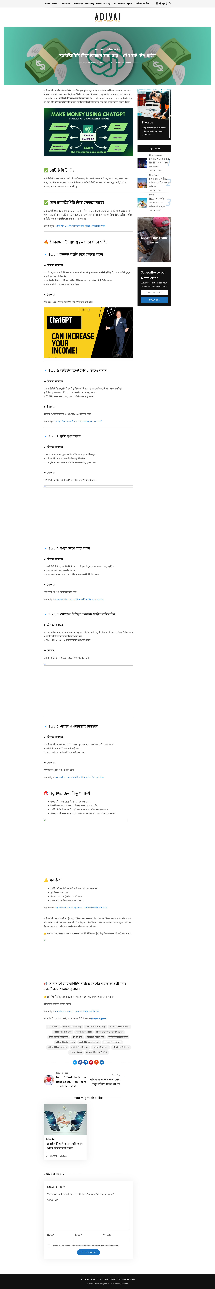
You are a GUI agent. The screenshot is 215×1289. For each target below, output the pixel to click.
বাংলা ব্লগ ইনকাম (76, 1052)
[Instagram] (157, 3)
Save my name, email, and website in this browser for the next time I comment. (85, 1245)
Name (50, 1235)
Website (107, 1235)
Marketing (89, 3)
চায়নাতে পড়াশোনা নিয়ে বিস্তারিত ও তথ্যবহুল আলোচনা (142, 163)
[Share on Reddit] (96, 1062)
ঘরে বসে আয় (77, 1037)
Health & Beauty (103, 3)
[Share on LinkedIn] (85, 1062)
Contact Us (96, 1279)
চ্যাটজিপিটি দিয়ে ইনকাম (112, 1042)
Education (66, 3)
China (151, 155)
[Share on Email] (102, 1062)
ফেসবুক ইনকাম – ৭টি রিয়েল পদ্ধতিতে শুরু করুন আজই (78, 421)
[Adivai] (107, 21)
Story (120, 3)
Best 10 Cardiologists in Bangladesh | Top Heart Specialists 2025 (71, 1082)
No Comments (115, 62)
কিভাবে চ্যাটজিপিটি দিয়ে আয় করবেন (109, 1032)
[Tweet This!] (75, 1062)
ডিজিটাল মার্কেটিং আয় (121, 1047)
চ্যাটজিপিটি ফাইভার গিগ (80, 1047)
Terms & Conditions (126, 1279)
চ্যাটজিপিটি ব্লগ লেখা (100, 1047)
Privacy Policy (109, 1279)
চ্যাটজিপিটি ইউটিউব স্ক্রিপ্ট (118, 1037)
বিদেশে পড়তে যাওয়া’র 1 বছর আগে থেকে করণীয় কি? (77, 1011)
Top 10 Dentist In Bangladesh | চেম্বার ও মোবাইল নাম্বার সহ (81, 907)
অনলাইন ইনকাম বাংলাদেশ (119, 1026)
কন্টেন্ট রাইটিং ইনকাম (84, 1032)
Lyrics (129, 3)
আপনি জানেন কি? (142, 3)
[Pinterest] (160, 3)
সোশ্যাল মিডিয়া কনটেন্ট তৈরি (96, 1052)
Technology (78, 3)
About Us (85, 1279)
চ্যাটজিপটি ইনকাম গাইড (95, 1037)
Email (78, 1235)
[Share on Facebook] (80, 1062)
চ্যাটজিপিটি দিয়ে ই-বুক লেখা (89, 1042)
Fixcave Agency (98, 1019)
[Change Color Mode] (166, 3)
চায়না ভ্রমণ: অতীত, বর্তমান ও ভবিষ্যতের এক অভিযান (142, 183)
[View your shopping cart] (163, 3)
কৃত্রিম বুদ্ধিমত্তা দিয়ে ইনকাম (58, 1037)
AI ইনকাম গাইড (53, 1026)
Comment (52, 1200)
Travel (54, 3)
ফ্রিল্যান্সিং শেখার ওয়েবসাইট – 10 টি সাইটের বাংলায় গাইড (79, 599)
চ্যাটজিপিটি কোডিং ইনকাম (65, 1042)
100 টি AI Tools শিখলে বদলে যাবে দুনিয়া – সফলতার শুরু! (80, 226)
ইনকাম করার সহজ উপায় (63, 1032)
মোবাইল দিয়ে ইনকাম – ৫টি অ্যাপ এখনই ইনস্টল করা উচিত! (65, 1119)
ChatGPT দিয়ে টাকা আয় (72, 1026)
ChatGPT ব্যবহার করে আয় (95, 1026)
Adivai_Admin (91, 62)
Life (114, 3)
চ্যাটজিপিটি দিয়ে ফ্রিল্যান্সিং (57, 1047)
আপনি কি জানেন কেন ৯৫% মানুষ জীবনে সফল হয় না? (105, 1081)
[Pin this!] (91, 1062)
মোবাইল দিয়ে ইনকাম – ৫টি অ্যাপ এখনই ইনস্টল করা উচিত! (79, 777)
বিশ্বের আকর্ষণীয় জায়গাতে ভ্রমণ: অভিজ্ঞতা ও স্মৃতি (142, 203)
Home (47, 3)
